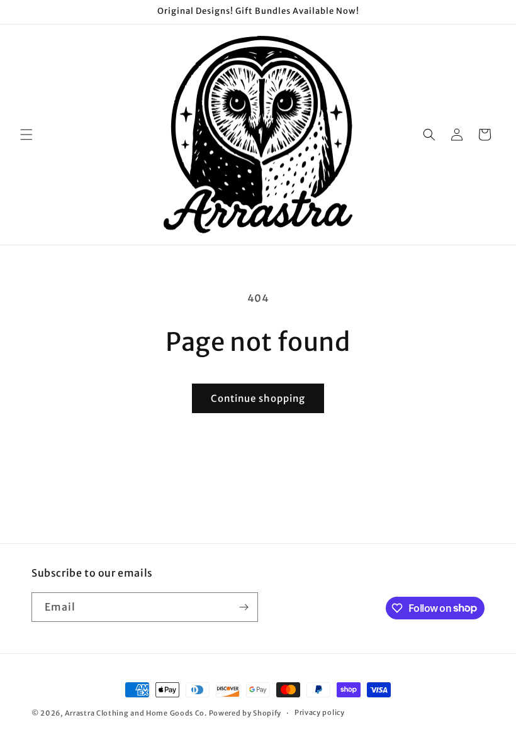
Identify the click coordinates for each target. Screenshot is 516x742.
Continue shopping (258, 398)
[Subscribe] (243, 607)
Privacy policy (319, 712)
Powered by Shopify (245, 713)
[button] (26, 134)
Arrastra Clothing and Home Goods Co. (136, 713)
